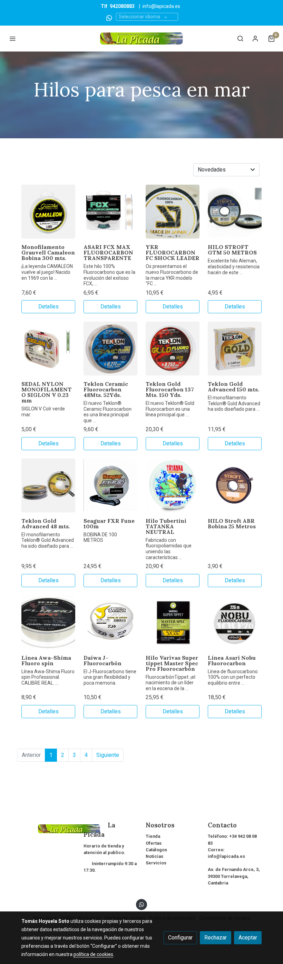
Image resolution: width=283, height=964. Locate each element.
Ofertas (154, 843)
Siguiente (107, 755)
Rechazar (215, 937)
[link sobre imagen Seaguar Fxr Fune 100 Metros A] (110, 485)
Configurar (180, 937)
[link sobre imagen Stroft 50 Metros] (235, 212)
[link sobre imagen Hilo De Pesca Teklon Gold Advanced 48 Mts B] (48, 485)
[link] (141, 39)
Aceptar (247, 937)
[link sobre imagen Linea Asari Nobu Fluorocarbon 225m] (235, 622)
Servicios (156, 862)
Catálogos (156, 849)
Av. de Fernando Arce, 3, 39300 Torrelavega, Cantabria (234, 876)
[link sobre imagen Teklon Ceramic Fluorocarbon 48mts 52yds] (110, 349)
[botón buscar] (240, 38)
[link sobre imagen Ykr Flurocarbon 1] (172, 212)
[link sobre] (48, 828)
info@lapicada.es (161, 6)
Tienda (153, 836)
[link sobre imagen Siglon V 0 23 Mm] (48, 349)
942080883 (122, 6)
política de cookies (93, 954)
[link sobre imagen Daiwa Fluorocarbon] (110, 622)
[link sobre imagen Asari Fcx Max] (110, 212)
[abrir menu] (12, 38)
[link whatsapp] (109, 17)
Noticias (154, 856)
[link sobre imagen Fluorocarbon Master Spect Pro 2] (172, 622)
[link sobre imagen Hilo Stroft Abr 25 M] (235, 485)
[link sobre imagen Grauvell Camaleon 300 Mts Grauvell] (48, 212)
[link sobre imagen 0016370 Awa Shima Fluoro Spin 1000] (48, 622)
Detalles (48, 306)
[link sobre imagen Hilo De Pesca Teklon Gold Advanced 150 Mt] (235, 349)
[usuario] (255, 38)
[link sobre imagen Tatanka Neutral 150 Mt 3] (172, 485)
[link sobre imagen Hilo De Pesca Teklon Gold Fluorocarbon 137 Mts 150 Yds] (172, 349)
